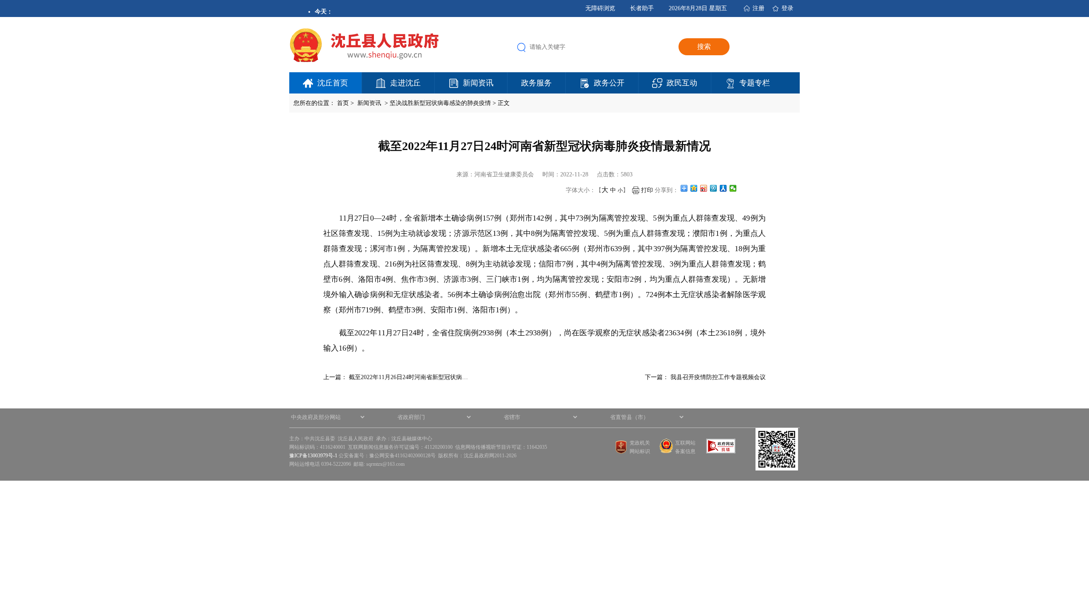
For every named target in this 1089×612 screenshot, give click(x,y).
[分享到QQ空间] (694, 188)
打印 (646, 190)
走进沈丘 (405, 83)
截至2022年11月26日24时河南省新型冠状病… (408, 377)
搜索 (704, 46)
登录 (787, 8)
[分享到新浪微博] (703, 188)
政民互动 (682, 83)
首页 (343, 103)
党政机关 (640, 443)
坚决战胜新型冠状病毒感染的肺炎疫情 (440, 103)
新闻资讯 (478, 83)
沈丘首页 (332, 83)
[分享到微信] (733, 188)
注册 (758, 8)
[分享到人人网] (723, 188)
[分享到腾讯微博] (713, 188)
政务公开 (609, 83)
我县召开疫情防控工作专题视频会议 (718, 377)
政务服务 (536, 83)
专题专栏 (754, 83)
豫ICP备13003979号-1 (313, 456)
